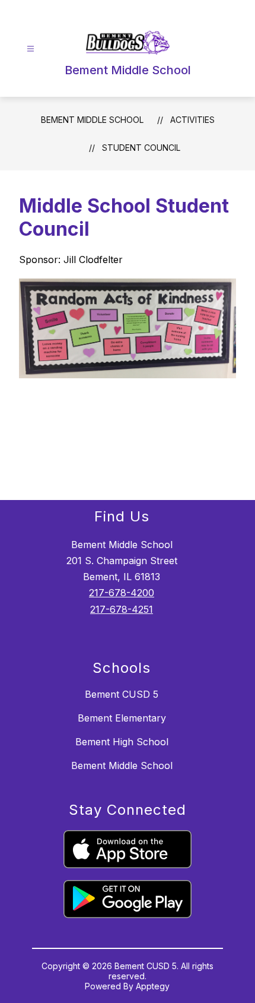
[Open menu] (30, 49)
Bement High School (121, 742)
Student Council (141, 148)
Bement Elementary (122, 718)
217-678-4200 (121, 593)
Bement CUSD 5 (121, 694)
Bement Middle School (92, 120)
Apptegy (153, 986)
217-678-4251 (121, 609)
